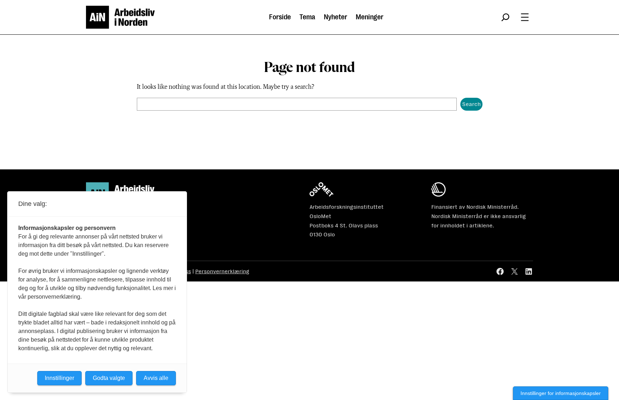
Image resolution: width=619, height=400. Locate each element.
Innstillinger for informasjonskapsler (560, 393)
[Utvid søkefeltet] (505, 17)
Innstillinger (59, 378)
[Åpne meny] (525, 17)
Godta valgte (109, 378)
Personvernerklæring (222, 271)
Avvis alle (156, 378)
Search (471, 104)
